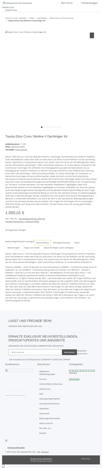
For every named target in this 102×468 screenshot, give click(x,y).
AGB (41, 394)
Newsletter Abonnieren (82, 352)
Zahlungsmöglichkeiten (49, 398)
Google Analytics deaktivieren (41, 459)
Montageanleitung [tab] (61, 242)
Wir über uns (45, 428)
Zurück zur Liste (11, 18)
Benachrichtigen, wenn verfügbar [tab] (59, 247)
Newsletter (44, 408)
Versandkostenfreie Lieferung (32, 218)
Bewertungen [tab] (14, 247)
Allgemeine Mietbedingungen (47, 372)
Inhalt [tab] (76, 242)
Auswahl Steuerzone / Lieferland (20, 221)
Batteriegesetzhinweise (49, 418)
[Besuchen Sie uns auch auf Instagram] (54, 326)
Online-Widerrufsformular (51, 384)
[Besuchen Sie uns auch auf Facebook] (54, 320)
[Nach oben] (3, 466)
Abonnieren (69, 352)
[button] (49, 3)
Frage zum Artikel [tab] (32, 247)
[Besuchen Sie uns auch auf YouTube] (54, 323)
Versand (45, 452)
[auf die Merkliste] (92, 35)
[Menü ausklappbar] (53, 3)
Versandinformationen (49, 403)
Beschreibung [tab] (42, 242)
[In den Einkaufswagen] (7, 28)
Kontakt (42, 433)
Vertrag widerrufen (16, 447)
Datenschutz (44, 389)
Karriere (43, 379)
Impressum (44, 413)
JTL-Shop (93, 459)
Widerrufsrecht (46, 423)
